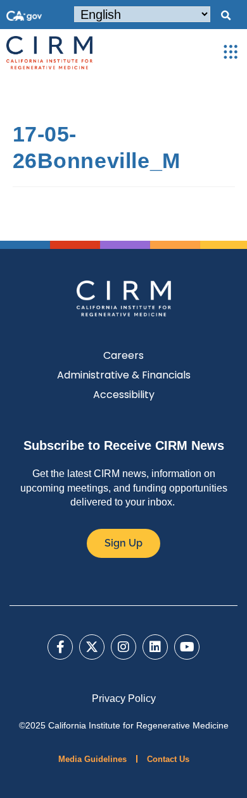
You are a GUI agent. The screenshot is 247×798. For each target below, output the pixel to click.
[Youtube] (187, 647)
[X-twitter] (91, 647)
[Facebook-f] (60, 647)
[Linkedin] (155, 647)
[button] (225, 16)
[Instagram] (123, 647)
